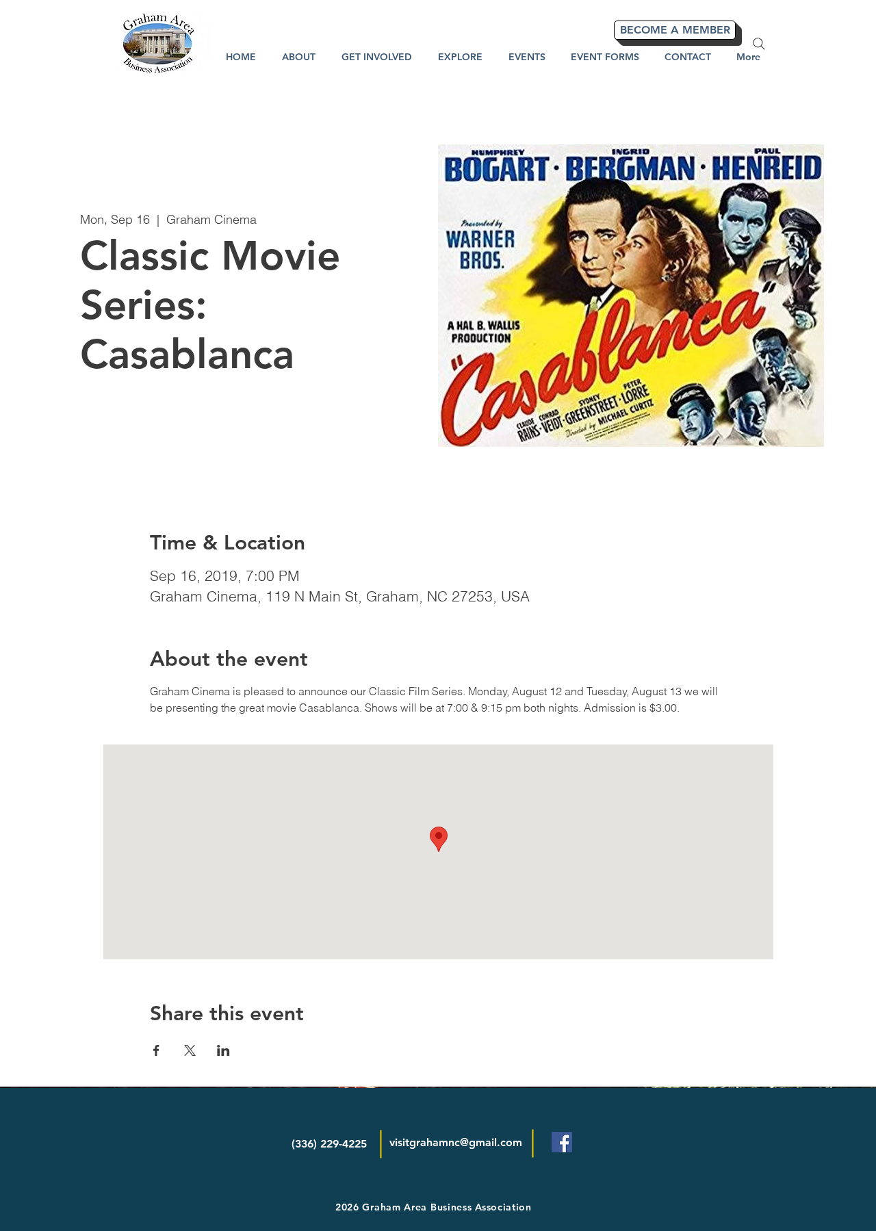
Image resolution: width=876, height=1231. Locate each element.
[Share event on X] (189, 1050)
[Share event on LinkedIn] (223, 1050)
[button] (460, 57)
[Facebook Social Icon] (562, 1142)
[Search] (759, 43)
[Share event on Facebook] (156, 1050)
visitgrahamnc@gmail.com (455, 1142)
